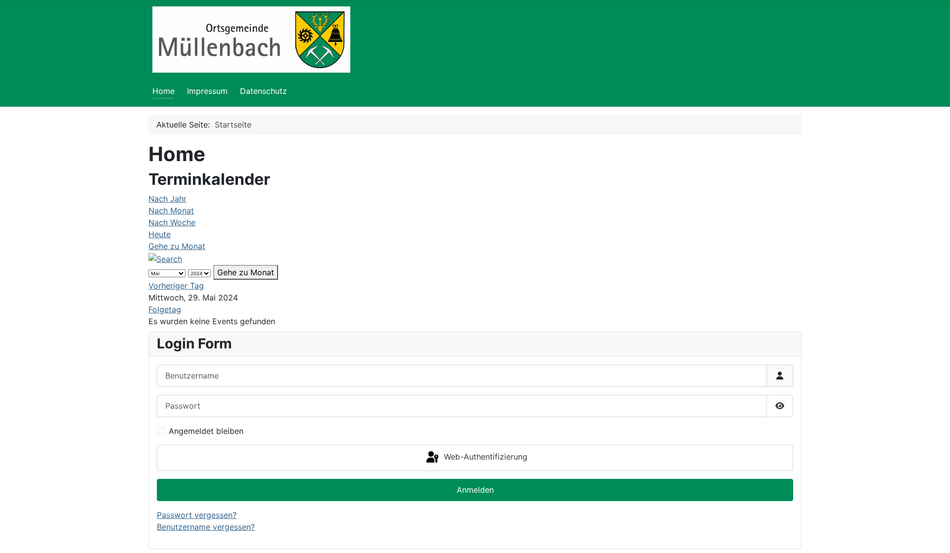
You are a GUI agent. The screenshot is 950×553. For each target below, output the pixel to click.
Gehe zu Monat (176, 246)
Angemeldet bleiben (206, 431)
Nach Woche (171, 222)
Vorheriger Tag (176, 286)
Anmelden (475, 490)
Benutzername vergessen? (206, 527)
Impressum (207, 91)
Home (163, 91)
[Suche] (165, 258)
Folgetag (164, 309)
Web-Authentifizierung (484, 457)
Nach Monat (171, 210)
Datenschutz (263, 91)
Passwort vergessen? (197, 515)
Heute (159, 234)
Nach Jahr (167, 199)
